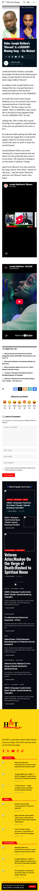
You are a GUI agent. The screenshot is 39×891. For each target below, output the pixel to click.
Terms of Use (19, 887)
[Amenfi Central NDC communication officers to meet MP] (7, 807)
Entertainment (9, 39)
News (6, 636)
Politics (9, 499)
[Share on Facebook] (9, 57)
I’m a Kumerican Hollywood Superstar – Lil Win (16, 618)
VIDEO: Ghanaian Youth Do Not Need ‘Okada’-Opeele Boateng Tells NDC (18, 505)
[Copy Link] (19, 57)
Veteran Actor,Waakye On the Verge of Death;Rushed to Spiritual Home (17, 563)
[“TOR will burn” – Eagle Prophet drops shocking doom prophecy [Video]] (7, 789)
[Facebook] (3, 751)
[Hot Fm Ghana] (13, 2)
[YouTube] (13, 751)
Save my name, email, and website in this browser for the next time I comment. (20, 469)
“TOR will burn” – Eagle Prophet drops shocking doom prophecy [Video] (23, 788)
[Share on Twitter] (12, 57)
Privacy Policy (7, 887)
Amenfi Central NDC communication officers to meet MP (24, 806)
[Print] (22, 57)
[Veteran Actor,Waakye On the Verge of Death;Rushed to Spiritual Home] (19, 542)
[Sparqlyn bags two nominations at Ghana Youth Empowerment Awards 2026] (7, 765)
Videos (25, 499)
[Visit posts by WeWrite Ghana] (6, 63)
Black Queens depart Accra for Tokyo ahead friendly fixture (17, 368)
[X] (8, 751)
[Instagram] (18, 751)
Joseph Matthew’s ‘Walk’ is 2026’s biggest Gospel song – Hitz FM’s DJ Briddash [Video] (25, 776)
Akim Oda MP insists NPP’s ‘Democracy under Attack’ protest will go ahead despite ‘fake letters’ (25, 818)
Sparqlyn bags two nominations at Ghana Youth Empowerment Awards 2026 (25, 764)
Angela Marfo (12, 511)
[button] (32, 886)
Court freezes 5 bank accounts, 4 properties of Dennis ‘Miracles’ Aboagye (24, 831)
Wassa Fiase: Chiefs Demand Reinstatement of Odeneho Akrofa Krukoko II (19, 642)
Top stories (19, 39)
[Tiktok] (22, 751)
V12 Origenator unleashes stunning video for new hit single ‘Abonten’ (24, 873)
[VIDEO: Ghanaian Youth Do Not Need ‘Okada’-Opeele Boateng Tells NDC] (29, 521)
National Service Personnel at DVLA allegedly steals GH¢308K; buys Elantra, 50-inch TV (19, 356)
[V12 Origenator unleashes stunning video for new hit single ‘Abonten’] (7, 874)
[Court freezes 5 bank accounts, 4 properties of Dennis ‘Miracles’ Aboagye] (7, 832)
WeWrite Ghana (15, 62)
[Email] (15, 57)
